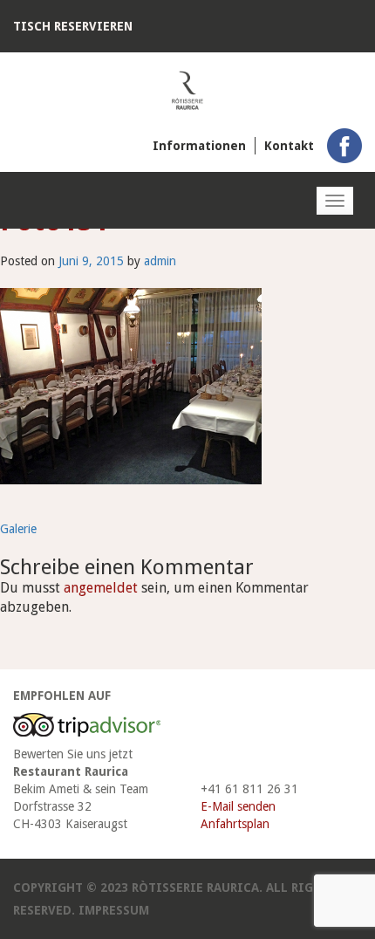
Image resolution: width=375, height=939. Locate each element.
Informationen (199, 146)
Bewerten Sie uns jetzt (73, 754)
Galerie (18, 529)
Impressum (113, 910)
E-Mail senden (238, 806)
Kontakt (289, 146)
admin (160, 261)
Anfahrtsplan (235, 824)
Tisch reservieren (73, 26)
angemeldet (101, 587)
